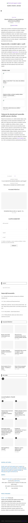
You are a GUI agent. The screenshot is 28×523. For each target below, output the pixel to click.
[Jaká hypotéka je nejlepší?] (7, 442)
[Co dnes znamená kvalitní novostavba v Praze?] (7, 345)
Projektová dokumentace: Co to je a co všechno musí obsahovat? (20, 430)
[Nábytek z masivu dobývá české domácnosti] (21, 442)
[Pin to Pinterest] (19, 176)
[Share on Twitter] (18, 176)
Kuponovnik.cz (15, 52)
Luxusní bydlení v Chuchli (8, 397)
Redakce (11, 22)
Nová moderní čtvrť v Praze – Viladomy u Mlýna (6, 368)
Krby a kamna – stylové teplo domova (12, 311)
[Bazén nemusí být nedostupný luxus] (7, 329)
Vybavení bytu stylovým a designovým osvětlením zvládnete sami (7, 413)
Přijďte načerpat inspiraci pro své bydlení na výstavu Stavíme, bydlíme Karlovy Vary (21, 413)
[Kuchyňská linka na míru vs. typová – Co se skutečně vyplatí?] (14, 200)
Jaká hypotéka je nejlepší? (5, 448)
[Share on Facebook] (17, 176)
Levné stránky (24, 521)
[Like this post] (15, 176)
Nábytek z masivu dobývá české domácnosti (19, 449)
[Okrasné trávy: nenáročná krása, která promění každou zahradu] (21, 329)
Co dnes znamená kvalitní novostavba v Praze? (6, 352)
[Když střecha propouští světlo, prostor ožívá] (21, 360)
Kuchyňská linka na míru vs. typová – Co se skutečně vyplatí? (20, 352)
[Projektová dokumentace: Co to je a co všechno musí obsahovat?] (21, 423)
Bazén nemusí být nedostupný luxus (5, 335)
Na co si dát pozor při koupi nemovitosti (12, 301)
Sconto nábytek (20, 138)
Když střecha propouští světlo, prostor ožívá (20, 367)
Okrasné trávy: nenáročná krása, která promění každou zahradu (20, 336)
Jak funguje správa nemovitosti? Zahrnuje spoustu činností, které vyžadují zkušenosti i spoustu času (6, 431)
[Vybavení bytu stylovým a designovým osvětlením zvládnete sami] (7, 405)
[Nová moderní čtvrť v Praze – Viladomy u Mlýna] (7, 360)
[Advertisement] (14, 158)
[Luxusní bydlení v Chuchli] (14, 386)
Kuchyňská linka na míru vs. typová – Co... (14, 211)
